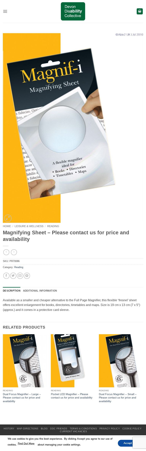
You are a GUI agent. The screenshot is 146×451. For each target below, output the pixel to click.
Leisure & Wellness (29, 226)
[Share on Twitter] (13, 276)
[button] (5, 11)
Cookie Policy (132, 428)
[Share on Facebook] (6, 276)
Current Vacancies (73, 431)
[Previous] (3, 372)
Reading (53, 226)
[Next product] (6, 252)
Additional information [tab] (40, 290)
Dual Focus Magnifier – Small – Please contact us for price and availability (117, 398)
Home (7, 226)
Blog (44, 428)
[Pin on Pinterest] (27, 276)
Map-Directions (27, 428)
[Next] (143, 372)
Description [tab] (11, 290)
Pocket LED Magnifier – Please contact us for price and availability (71, 396)
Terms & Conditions (83, 428)
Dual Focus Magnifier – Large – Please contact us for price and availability (22, 398)
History (9, 428)
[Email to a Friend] (20, 276)
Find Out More (26, 443)
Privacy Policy (109, 428)
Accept (128, 443)
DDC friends (58, 428)
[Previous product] (14, 252)
